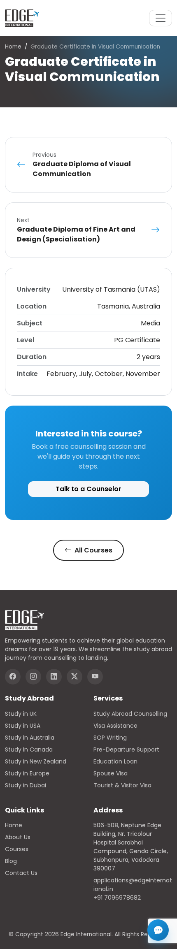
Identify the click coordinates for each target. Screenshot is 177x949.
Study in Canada (29, 749)
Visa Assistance (115, 726)
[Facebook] (13, 676)
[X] (74, 676)
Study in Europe (27, 773)
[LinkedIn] (54, 676)
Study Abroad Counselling (130, 714)
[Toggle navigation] (160, 18)
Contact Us (21, 873)
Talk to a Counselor (88, 489)
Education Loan (115, 761)
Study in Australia (29, 737)
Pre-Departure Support (126, 749)
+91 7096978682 (117, 897)
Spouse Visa (110, 773)
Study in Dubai (25, 785)
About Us (17, 837)
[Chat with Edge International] (158, 930)
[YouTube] (95, 676)
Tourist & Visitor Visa (122, 785)
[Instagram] (33, 676)
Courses (16, 849)
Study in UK (21, 714)
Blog (11, 861)
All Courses (92, 550)
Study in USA (22, 726)
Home (13, 47)
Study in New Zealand (35, 761)
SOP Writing (110, 737)
